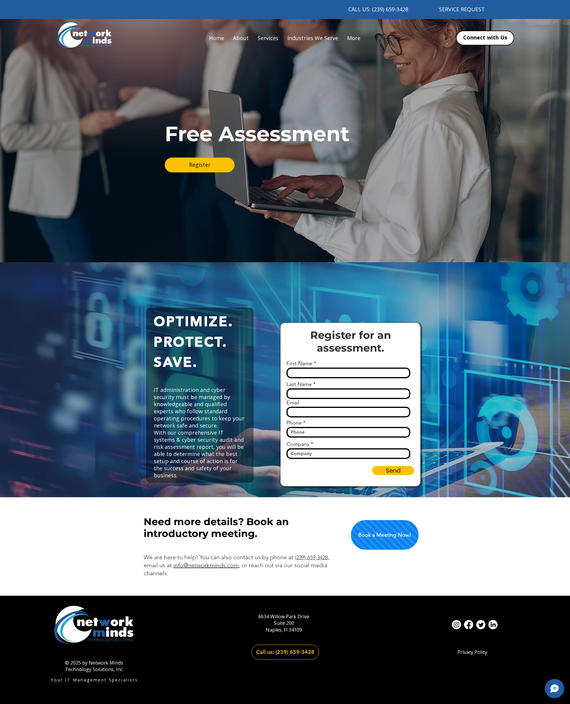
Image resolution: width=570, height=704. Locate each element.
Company (297, 444)
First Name (299, 363)
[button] (268, 38)
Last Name (299, 384)
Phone (294, 422)
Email (292, 402)
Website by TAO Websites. (284, 685)
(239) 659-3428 (311, 557)
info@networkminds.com (206, 565)
